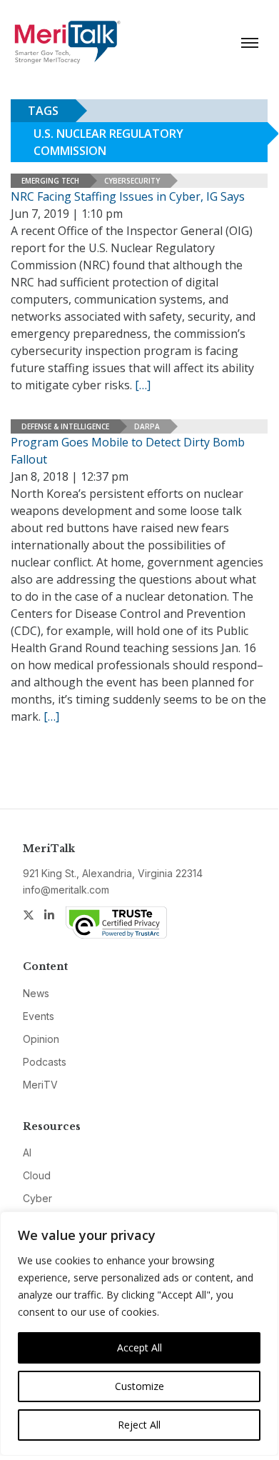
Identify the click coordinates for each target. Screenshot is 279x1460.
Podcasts (44, 1062)
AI (27, 1152)
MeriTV (40, 1085)
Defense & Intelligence (65, 426)
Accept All (139, 1347)
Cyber (37, 1198)
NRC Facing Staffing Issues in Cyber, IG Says (128, 196)
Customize (139, 1386)
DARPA (147, 426)
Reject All (139, 1424)
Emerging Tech (50, 181)
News (36, 993)
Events (38, 1016)
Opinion (41, 1039)
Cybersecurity (132, 181)
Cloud (37, 1175)
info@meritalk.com (66, 890)
